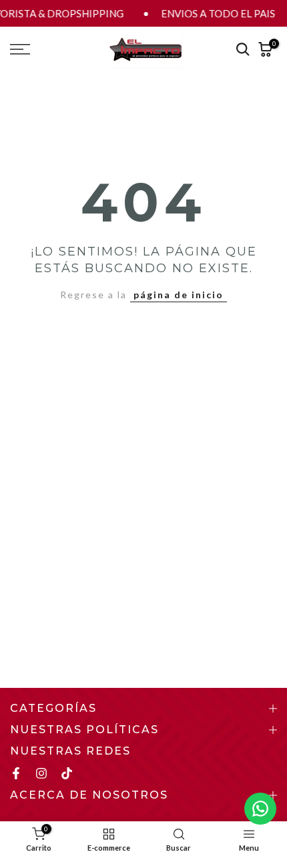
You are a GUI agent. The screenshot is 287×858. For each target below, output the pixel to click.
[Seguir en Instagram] (41, 773)
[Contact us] (260, 809)
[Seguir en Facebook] (16, 773)
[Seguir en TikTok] (67, 773)
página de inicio (178, 294)
